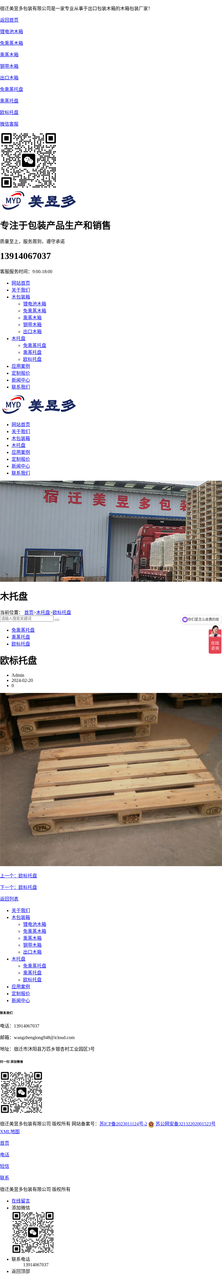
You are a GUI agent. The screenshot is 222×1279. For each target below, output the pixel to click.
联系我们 (21, 473)
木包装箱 (21, 438)
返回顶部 (21, 1271)
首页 (29, 612)
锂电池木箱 (34, 303)
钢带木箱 (32, 324)
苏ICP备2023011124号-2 (123, 1123)
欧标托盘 (32, 359)
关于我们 (21, 431)
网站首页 (21, 283)
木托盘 (18, 445)
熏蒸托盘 (32, 352)
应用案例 (21, 452)
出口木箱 (32, 331)
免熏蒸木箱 (34, 310)
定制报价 (21, 459)
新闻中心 (21, 466)
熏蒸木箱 (32, 317)
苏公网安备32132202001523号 (186, 1123)
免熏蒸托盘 (34, 345)
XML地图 (10, 1131)
